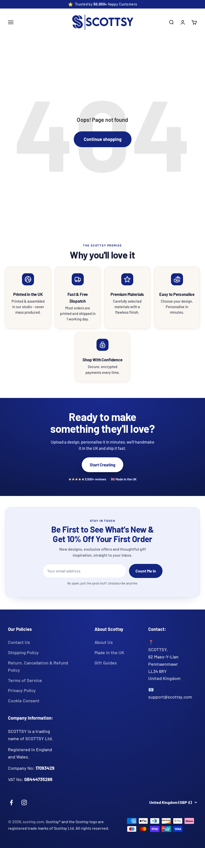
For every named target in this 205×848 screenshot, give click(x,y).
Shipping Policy (23, 652)
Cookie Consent (24, 700)
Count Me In (146, 570)
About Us (103, 642)
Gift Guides (105, 662)
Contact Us (19, 642)
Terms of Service (25, 680)
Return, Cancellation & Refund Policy (38, 666)
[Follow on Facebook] (11, 802)
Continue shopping (103, 139)
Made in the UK (109, 652)
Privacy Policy (22, 690)
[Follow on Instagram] (24, 802)
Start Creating (102, 464)
